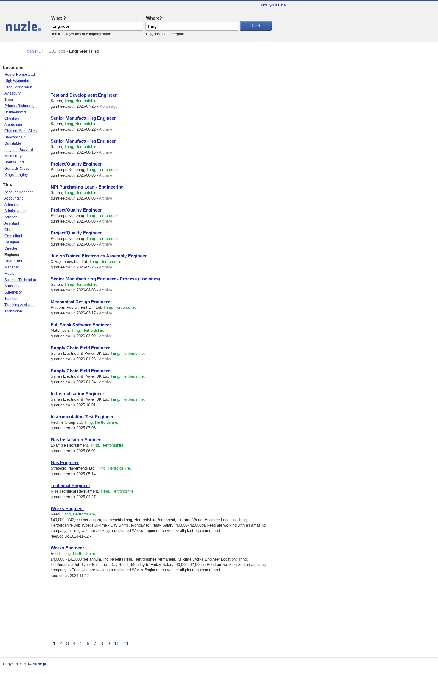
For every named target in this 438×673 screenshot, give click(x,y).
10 (116, 643)
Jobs (10, 24)
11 (126, 643)
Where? (154, 18)
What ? (58, 18)
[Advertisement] (120, 77)
